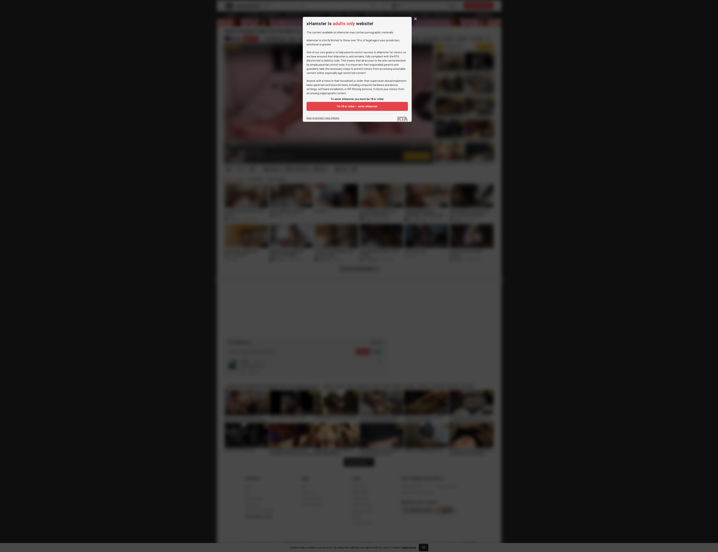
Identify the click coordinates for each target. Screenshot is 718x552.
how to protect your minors (323, 118)
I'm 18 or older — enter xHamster (357, 106)
